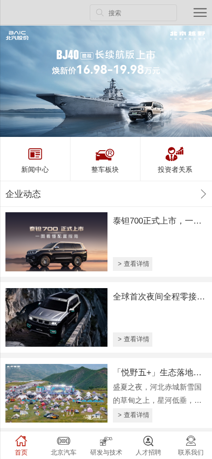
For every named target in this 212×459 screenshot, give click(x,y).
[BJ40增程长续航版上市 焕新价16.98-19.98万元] (106, 81)
